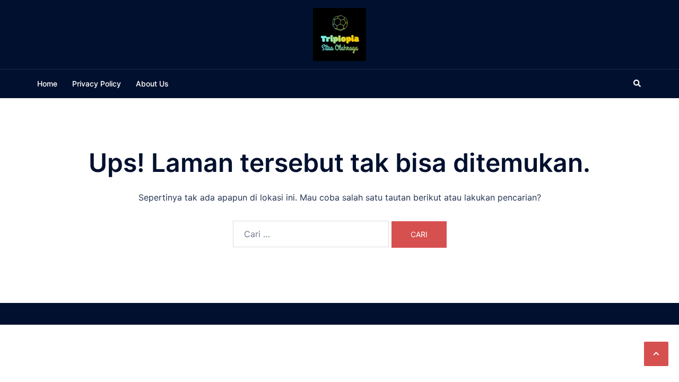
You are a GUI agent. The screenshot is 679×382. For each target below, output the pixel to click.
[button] (656, 354)
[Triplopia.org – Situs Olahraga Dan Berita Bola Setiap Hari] (339, 33)
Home (47, 83)
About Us (152, 83)
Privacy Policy (96, 83)
